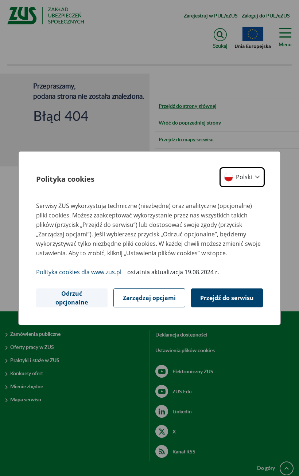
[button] (242, 177)
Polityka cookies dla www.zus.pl (78, 272)
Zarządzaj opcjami (149, 298)
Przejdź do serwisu (227, 298)
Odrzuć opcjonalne (71, 298)
